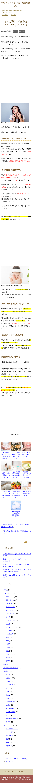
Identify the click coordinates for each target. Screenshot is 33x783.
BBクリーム (10, 596)
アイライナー (10, 610)
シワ (7, 691)
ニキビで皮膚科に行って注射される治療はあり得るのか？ (16, 474)
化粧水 (8, 647)
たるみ (8, 681)
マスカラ (9, 630)
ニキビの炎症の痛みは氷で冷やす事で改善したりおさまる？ (5, 455)
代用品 (8, 644)
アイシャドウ (10, 607)
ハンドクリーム (11, 620)
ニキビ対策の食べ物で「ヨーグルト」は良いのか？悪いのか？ (26, 474)
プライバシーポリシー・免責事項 (16, 758)
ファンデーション (12, 627)
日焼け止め (9, 654)
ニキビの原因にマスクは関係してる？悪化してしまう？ (16, 514)
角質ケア (9, 745)
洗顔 (7, 739)
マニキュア (9, 634)
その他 (5, 590)
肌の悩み (21, 31)
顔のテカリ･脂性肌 (12, 718)
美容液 (8, 661)
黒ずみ (8, 722)
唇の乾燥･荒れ (10, 701)
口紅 (7, 651)
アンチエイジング (12, 729)
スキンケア (7, 593)
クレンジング (10, 613)
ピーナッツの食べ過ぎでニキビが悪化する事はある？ (16, 455)
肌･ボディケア (8, 725)
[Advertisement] (16, 77)
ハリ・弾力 (9, 732)
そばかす (9, 678)
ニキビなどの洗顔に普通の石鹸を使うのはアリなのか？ (5, 494)
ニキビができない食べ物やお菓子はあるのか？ (26, 493)
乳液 (7, 641)
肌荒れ (8, 715)
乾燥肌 (8, 698)
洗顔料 (8, 657)
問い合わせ (9, 761)
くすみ (8, 674)
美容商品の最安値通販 (10, 668)
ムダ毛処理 (9, 735)
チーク (8, 617)
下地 (7, 637)
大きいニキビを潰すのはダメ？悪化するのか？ (26, 454)
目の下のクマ (10, 712)
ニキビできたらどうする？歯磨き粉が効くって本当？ (5, 474)
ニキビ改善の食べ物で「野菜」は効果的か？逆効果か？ (16, 494)
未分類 (5, 664)
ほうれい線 (9, 685)
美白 (7, 742)
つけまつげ (9, 603)
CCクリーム (10, 600)
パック (8, 624)
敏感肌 (8, 705)
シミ (7, 688)
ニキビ (15, 31)
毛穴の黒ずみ (10, 708)
